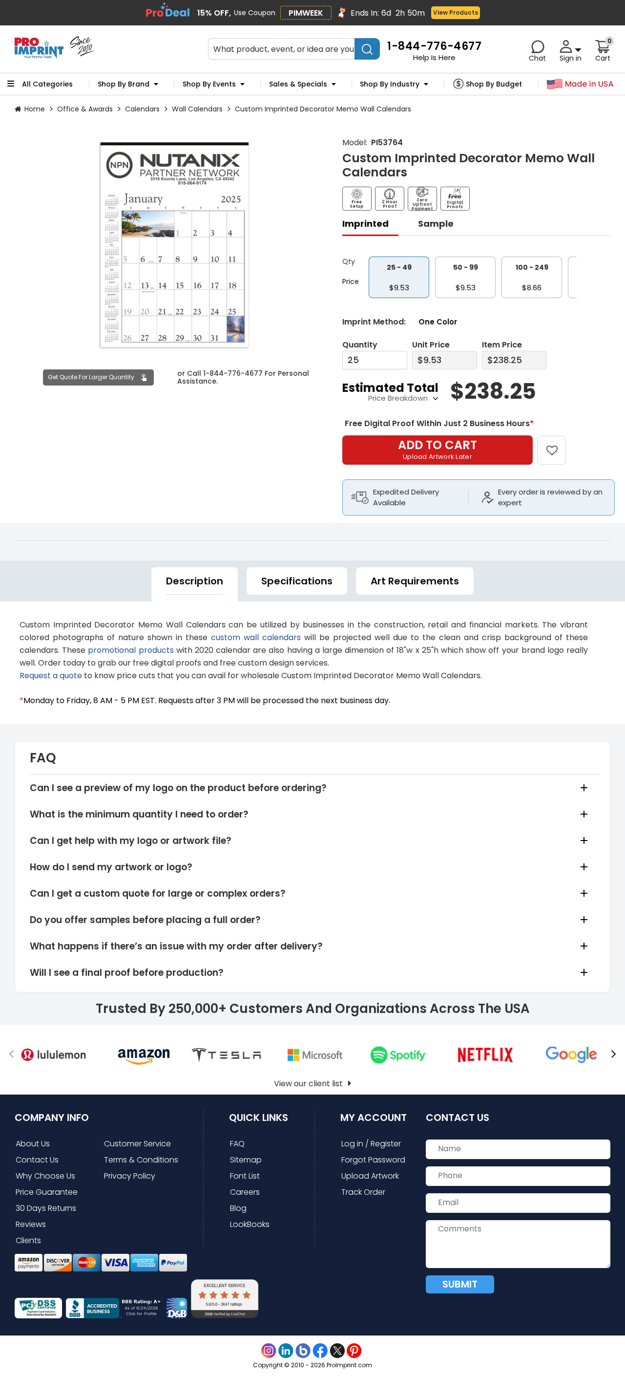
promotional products (130, 650)
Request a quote (51, 675)
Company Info (52, 1117)
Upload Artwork (370, 1176)
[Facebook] (320, 1350)
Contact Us (37, 1160)
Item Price (502, 344)
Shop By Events (209, 84)
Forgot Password (373, 1160)
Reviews (31, 1224)
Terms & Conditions (141, 1160)
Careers (245, 1192)
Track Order (363, 1192)
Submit (460, 1284)
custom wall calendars (256, 637)
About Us (33, 1144)
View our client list (308, 1083)
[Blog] (303, 1350)
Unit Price (431, 344)
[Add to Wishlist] (557, 443)
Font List (245, 1176)
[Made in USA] (580, 84)
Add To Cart (437, 449)
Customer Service (137, 1144)
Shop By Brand (123, 84)
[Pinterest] (354, 1350)
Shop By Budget (494, 84)
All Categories (47, 84)
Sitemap (246, 1160)
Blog (238, 1208)
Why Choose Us (45, 1176)
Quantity (359, 344)
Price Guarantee (47, 1192)
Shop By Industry (389, 84)
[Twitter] (337, 1350)
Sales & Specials (298, 84)
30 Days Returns (46, 1208)
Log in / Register (371, 1144)
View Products (455, 12)
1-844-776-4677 (233, 374)
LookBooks (250, 1224)
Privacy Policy (129, 1176)
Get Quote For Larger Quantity (91, 377)
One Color (437, 322)
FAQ (237, 1144)
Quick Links (258, 1117)
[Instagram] (268, 1350)
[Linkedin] (285, 1350)
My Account (373, 1117)
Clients (28, 1240)
